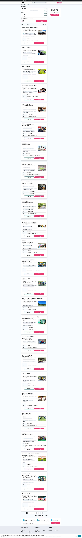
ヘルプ (61, 0)
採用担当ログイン (37, 531)
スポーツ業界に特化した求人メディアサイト (26, 0)
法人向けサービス (32, 170)
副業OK (24, 229)
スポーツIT (26, 459)
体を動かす (24, 112)
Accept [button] (79, 536)
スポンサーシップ (31, 34)
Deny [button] (76, 536)
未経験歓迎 (34, 34)
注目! (23, 33)
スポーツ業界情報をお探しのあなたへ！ (55, 10)
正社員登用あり (31, 305)
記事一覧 (29, 531)
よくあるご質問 (23, 530)
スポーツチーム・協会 (25, 34)
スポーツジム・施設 (28, 71)
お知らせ (22, 532)
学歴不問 (34, 53)
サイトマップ (30, 530)
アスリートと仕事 (31, 53)
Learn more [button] (3, 536)
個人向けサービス (28, 131)
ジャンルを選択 (42, 520)
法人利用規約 (43, 530)
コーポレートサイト (30, 532)
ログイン (55, 2)
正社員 (23, 52)
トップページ (23, 4)
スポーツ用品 (26, 186)
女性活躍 (27, 92)
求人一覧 (22, 531)
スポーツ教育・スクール (33, 109)
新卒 (31, 92)
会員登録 (59, 2)
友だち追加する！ (55, 14)
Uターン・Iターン (30, 189)
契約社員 (26, 33)
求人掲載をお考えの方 (56, 0)
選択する (45, 8)
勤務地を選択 (55, 520)
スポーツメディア (35, 91)
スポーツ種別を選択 (29, 520)
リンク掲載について (37, 530)
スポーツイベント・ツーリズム (33, 10)
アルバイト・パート (25, 148)
